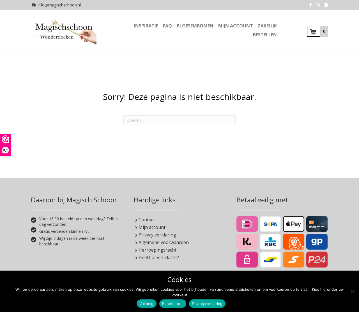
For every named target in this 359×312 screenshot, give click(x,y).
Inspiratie (146, 26)
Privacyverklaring (207, 303)
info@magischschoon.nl (59, 5)
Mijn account (235, 26)
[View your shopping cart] (313, 31)
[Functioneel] (352, 291)
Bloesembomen (195, 26)
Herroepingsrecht (156, 250)
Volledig (146, 303)
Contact (146, 220)
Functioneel (173, 303)
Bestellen (265, 35)
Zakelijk (267, 26)
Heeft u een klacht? (158, 257)
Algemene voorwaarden (163, 242)
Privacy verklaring (156, 235)
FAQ (167, 26)
